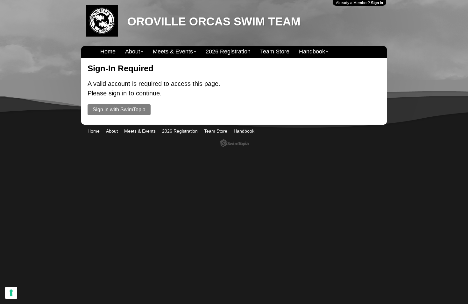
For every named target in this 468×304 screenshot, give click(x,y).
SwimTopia (234, 143)
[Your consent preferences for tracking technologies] (11, 293)
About (132, 51)
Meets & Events (173, 51)
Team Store (274, 51)
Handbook (312, 51)
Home (108, 51)
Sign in (377, 3)
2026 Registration (228, 51)
